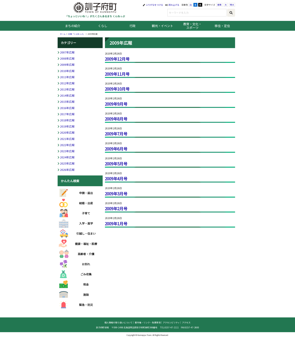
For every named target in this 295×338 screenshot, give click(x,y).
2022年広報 (67, 145)
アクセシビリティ (171, 322)
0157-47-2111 (172, 327)
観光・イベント (162, 26)
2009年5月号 (116, 163)
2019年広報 (67, 126)
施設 (86, 295)
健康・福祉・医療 (86, 244)
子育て (86, 213)
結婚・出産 (86, 203)
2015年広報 (67, 102)
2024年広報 (67, 157)
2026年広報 (67, 170)
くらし (102, 26)
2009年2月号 (116, 208)
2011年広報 (67, 77)
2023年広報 (67, 151)
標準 (219, 4)
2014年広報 (67, 95)
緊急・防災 (86, 305)
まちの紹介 (72, 26)
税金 (86, 284)
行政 (133, 26)
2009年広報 (67, 65)
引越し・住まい (86, 233)
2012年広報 (67, 83)
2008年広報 (67, 58)
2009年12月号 (117, 59)
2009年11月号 (117, 74)
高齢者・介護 (86, 254)
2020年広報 (67, 132)
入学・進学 (86, 223)
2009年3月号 (116, 193)
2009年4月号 (116, 178)
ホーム (62, 34)
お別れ (86, 264)
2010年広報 (67, 71)
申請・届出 (86, 193)
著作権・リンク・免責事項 (148, 322)
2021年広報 (67, 139)
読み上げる (174, 4)
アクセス (186, 322)
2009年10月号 (117, 89)
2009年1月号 (116, 223)
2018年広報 (67, 120)
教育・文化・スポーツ (192, 26)
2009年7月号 (116, 133)
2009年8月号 (116, 119)
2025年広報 (67, 163)
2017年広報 (67, 114)
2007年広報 (67, 52)
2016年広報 (67, 108)
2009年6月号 (116, 148)
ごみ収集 (86, 274)
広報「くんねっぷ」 (76, 34)
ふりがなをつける (154, 4)
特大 (232, 4)
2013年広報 (67, 89)
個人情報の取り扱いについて (118, 322)
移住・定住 (222, 26)
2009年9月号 (116, 104)
